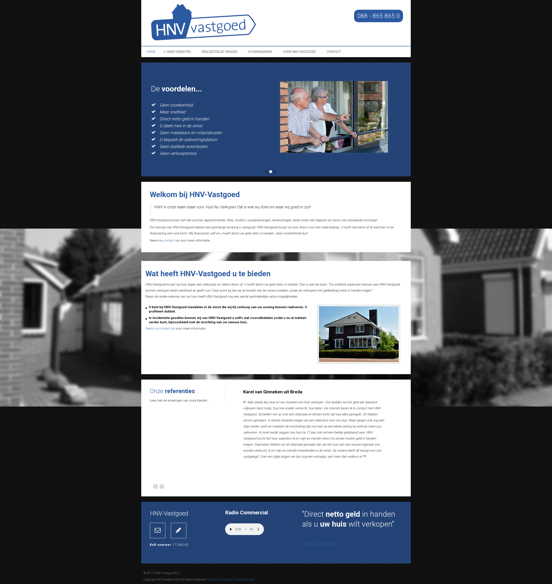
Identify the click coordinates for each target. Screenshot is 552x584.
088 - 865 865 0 (378, 15)
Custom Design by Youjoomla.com (231, 579)
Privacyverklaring (319, 544)
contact (168, 240)
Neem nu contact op (160, 328)
